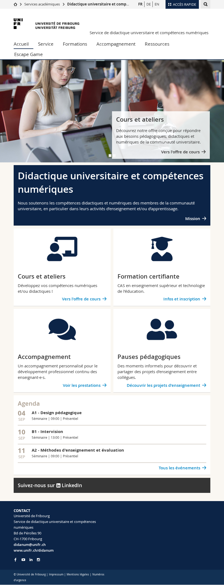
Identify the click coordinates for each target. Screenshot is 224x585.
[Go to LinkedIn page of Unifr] (31, 559)
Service (46, 44)
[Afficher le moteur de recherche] (205, 4)
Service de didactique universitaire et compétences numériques (149, 32)
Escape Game (28, 54)
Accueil (21, 44)
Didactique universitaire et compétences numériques (115, 4)
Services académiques (42, 4)
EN (157, 4)
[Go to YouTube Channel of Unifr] (23, 559)
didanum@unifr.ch (30, 544)
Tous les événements (179, 468)
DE (148, 4)
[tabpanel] (112, 111)
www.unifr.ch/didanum (34, 550)
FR (140, 4)
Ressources (157, 44)
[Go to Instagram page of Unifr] (38, 559)
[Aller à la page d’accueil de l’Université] (46, 23)
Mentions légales (78, 574)
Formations (75, 44)
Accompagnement (115, 44)
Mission (192, 218)
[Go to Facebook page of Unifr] (15, 559)
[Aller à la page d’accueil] (15, 4)
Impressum (56, 574)
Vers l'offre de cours (180, 152)
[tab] (110, 155)
